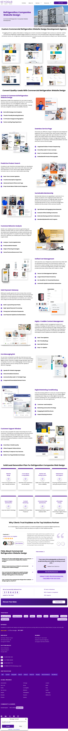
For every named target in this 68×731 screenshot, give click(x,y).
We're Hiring (16, 707)
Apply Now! (19, 707)
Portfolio (24, 3)
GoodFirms (63, 616)
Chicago (25, 683)
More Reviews (19, 543)
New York (3, 685)
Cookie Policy (10, 729)
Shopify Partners (17, 616)
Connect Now (59, 602)
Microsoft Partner (6, 616)
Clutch (45, 616)
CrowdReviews (54, 616)
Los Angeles (26, 687)
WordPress (54, 674)
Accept (8, 726)
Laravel (7, 674)
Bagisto (32, 616)
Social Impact (4, 707)
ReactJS (32, 674)
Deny (20, 726)
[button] (26, 719)
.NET (3, 674)
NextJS (20, 674)
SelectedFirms (5, 619)
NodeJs (26, 674)
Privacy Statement (16, 729)
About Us (31, 3)
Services (37, 3)
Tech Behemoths (62, 619)
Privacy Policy (8, 722)
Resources (46, 3)
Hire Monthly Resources (51, 572)
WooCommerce (46, 674)
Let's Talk (61, 3)
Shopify (38, 674)
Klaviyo (39, 616)
